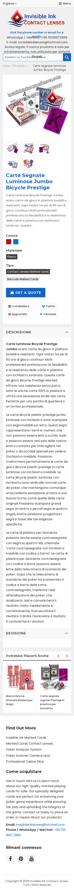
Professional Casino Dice (25, 761)
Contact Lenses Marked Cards (28, 272)
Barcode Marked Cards (22, 279)
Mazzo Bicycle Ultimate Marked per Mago (19, 700)
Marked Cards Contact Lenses (29, 743)
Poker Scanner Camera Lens (28, 755)
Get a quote (28, 293)
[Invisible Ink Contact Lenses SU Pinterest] (21, 858)
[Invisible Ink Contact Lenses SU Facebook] (10, 858)
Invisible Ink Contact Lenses (49, 881)
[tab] (37, 332)
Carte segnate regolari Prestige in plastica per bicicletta (52, 702)
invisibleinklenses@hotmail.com (40, 824)
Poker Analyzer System (24, 749)
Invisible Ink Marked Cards (26, 737)
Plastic (11, 257)
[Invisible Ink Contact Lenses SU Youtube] (31, 858)
